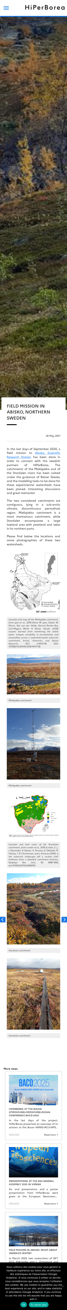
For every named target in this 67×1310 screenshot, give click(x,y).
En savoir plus (39, 1304)
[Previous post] (2, 919)
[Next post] (64, 919)
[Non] (62, 1286)
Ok (23, 1304)
